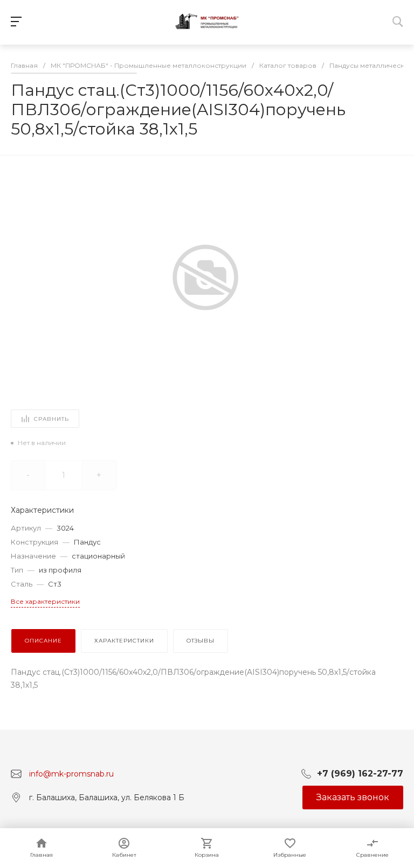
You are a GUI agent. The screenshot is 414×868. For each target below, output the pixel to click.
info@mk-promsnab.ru (71, 773)
